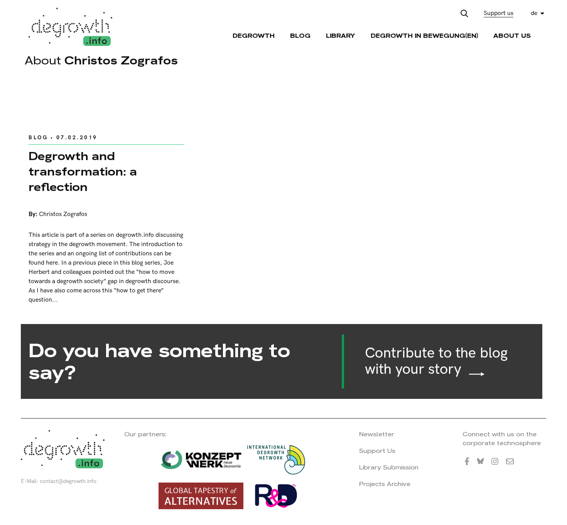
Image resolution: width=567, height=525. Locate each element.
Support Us (377, 451)
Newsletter (376, 434)
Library (340, 36)
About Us (512, 36)
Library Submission (388, 467)
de (534, 13)
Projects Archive (384, 484)
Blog (300, 36)
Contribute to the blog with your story (436, 361)
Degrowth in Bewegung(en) (424, 36)
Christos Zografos (63, 214)
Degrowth (254, 36)
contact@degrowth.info (68, 481)
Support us (498, 13)
